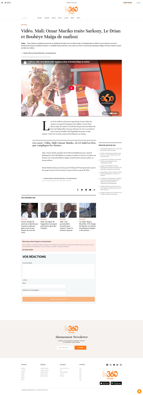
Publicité (62, 375)
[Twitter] (111, 364)
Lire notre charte (27, 249)
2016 (80, 379)
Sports (78, 18)
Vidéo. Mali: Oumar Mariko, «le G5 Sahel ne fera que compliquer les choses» (63, 144)
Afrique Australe (44, 375)
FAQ (61, 370)
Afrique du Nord (44, 368)
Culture (66, 18)
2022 (80, 368)
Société (54, 18)
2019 (80, 374)
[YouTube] (114, 364)
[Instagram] (121, 364)
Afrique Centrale (44, 372)
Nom (24, 283)
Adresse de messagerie (30, 290)
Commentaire (27, 263)
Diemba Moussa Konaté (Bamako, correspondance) (40, 53)
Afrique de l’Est (44, 374)
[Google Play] (116, 383)
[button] (139, 391)
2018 (80, 375)
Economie (46, 18)
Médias (72, 18)
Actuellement (24, 18)
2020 (80, 372)
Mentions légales (64, 372)
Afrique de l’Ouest (45, 370)
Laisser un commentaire (58, 299)
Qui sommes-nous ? (64, 368)
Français (138, 2)
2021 (80, 370)
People (60, 18)
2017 (80, 377)
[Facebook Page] (107, 364)
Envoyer (80, 347)
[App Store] (105, 383)
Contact (62, 374)
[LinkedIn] (117, 364)
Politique (39, 18)
